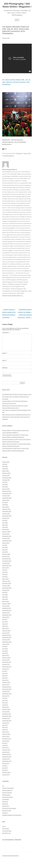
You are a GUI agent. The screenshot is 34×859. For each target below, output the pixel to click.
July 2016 (4, 698)
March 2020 (5, 601)
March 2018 (5, 655)
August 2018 (5, 644)
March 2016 (5, 707)
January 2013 (5, 774)
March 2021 (5, 579)
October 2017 (6, 664)
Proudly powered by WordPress (10, 855)
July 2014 (4, 743)
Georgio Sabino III (9, 155)
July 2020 (4, 592)
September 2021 (6, 565)
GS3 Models (5, 799)
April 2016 (5, 705)
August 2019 (5, 617)
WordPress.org (6, 833)
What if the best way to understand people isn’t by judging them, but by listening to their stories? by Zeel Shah (16, 417)
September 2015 (6, 720)
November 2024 (6, 493)
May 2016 (5, 702)
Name (4, 353)
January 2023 (5, 534)
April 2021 (5, 576)
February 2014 (6, 750)
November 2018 (6, 637)
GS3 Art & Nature (7, 792)
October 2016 (6, 691)
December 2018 (6, 635)
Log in (4, 826)
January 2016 (5, 711)
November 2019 (6, 610)
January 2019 (5, 633)
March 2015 (5, 732)
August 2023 (5, 518)
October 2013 (6, 759)
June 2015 (5, 725)
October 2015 (6, 718)
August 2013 (5, 763)
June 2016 (5, 700)
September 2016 (6, 693)
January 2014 (5, 752)
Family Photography (8, 788)
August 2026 (5, 462)
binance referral (6, 430)
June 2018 (5, 648)
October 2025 (6, 480)
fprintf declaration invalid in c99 (11, 448)
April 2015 (5, 729)
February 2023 (6, 531)
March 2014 (5, 747)
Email (4, 360)
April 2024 (5, 504)
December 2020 (6, 583)
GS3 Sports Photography (9, 808)
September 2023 (6, 516)
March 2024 (5, 507)
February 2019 (6, 630)
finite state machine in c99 (9, 439)
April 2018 (5, 653)
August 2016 (5, 696)
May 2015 (5, 727)
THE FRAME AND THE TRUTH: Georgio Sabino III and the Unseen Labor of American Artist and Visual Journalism (16, 397)
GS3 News (19, 153)
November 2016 (6, 689)
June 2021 (5, 572)
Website (4, 368)
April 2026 (5, 468)
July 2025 (4, 482)
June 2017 (5, 673)
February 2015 (6, 734)
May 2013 (5, 770)
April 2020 (5, 599)
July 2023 (4, 520)
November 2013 (6, 756)
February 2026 (6, 473)
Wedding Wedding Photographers (11, 815)
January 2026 (5, 475)
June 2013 (5, 768)
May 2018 (5, 651)
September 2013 (6, 761)
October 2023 (6, 513)
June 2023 (5, 522)
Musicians (5, 813)
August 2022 (5, 543)
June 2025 (5, 484)
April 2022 (5, 552)
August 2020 (5, 590)
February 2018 (6, 657)
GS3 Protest (5, 806)
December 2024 (6, 491)
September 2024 (6, 498)
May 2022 (5, 549)
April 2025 (5, 486)
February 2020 (6, 603)
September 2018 (6, 642)
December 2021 (6, 558)
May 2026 (5, 466)
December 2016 (6, 687)
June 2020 (5, 594)
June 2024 (5, 502)
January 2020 (5, 606)
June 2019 (5, 621)
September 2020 (6, 588)
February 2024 (6, 509)
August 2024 (5, 500)
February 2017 (6, 682)
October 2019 (6, 612)
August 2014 (5, 741)
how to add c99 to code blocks (10, 435)
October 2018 (6, 639)
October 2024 (6, 495)
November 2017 (6, 662)
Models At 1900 (6, 810)
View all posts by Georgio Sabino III (12, 295)
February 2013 (6, 772)
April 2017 (5, 678)
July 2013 (4, 765)
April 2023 (5, 527)
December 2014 (6, 738)
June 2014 (5, 745)
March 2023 (5, 529)
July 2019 (4, 619)
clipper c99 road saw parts (9, 444)
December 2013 (6, 754)
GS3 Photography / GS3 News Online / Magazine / (17, 5)
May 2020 (5, 597)
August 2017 (5, 669)
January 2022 (5, 556)
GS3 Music (5, 801)
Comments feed (6, 831)
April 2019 (5, 626)
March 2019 (5, 628)
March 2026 (5, 471)
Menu (17, 19)
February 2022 (6, 554)
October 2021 (6, 563)
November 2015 (6, 716)
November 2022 (6, 536)
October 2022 (6, 538)
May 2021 (5, 574)
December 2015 (6, 714)
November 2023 (6, 511)
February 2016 (6, 709)
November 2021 (6, 561)
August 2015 (5, 723)
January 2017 (5, 684)
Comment (6, 332)
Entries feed (5, 828)
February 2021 (6, 581)
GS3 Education (6, 795)
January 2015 (5, 736)
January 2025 (5, 489)
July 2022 (4, 545)
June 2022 (5, 547)
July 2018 (4, 646)
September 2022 (6, 540)
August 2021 (5, 567)
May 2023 (5, 525)
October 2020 (6, 585)
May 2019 (5, 624)
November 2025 (6, 477)
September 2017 (6, 666)
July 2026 (4, 464)
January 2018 (5, 660)
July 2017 (4, 671)
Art (3, 786)
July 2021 (4, 570)
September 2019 (6, 615)
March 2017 (5, 680)
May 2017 (5, 675)
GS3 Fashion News (7, 797)
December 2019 (6, 608)
